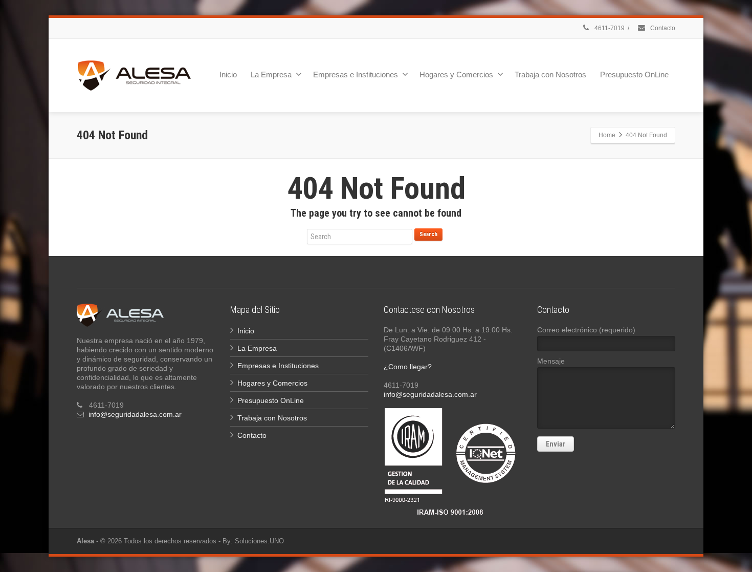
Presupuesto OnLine (634, 74)
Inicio (228, 74)
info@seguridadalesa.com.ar (135, 414)
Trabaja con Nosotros (550, 74)
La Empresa (271, 74)
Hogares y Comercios (456, 74)
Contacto (662, 28)
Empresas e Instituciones (355, 74)
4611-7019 (609, 28)
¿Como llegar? (408, 367)
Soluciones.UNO (259, 541)
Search (428, 234)
